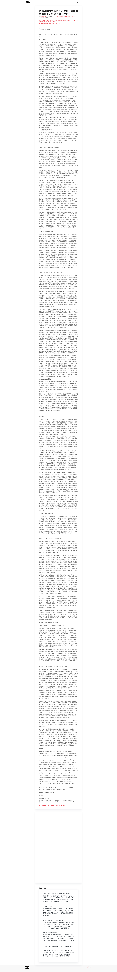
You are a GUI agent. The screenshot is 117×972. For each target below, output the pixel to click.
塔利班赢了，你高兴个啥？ (50, 906)
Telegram (82, 2)
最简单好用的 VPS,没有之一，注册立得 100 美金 (52, 805)
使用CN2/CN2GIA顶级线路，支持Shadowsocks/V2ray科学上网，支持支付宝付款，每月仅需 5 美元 (58, 20)
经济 (70, 16)
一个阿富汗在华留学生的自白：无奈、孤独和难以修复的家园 (58, 947)
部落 (64, 16)
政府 (72, 16)
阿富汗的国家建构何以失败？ (50, 932)
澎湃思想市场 (43, 16)
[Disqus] (58, 832)
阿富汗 (58, 16)
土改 (74, 16)
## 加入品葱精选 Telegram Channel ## (49, 23)
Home (72, 2)
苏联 (68, 16)
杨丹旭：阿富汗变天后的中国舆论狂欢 (53, 920)
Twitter (88, 2)
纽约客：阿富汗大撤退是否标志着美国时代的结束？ (57, 894)
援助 (66, 16)
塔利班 (61, 16)
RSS (77, 2)
